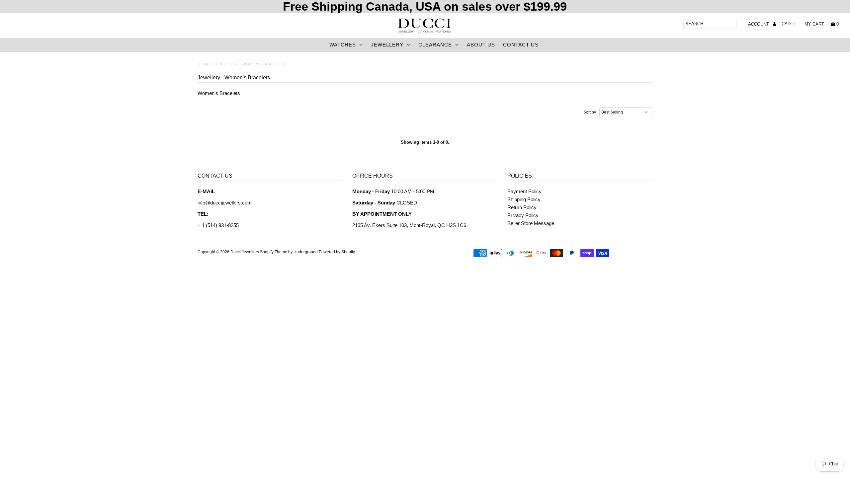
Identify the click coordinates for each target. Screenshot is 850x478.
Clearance (435, 44)
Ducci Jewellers (244, 252)
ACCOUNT (759, 24)
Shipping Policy (524, 199)
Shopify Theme (273, 252)
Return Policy (522, 207)
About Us (481, 44)
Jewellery (387, 44)
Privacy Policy (523, 215)
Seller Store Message (530, 223)
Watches (342, 44)
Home (204, 64)
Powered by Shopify (337, 252)
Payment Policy (524, 191)
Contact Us (521, 44)
